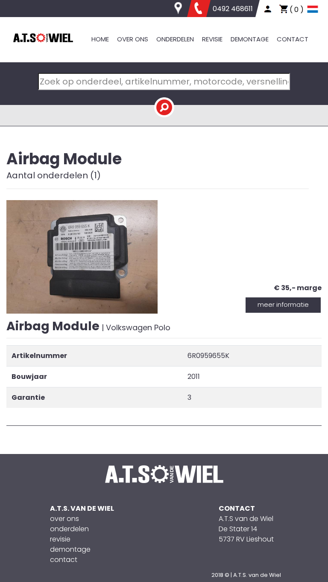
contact (63, 560)
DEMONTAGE (250, 39)
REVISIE (212, 39)
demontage (70, 549)
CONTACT (292, 39)
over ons (64, 519)
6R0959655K (208, 356)
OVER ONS (132, 39)
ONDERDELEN (175, 39)
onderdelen (69, 529)
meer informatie (283, 304)
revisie (60, 539)
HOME (100, 39)
